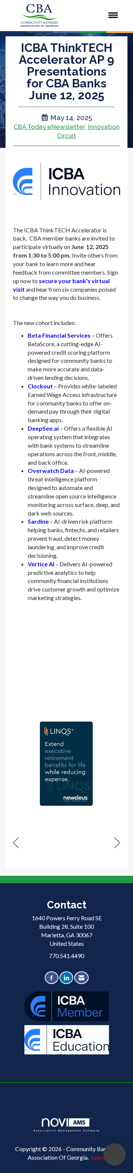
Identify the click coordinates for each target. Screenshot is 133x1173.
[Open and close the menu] (99, 15)
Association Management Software (66, 1130)
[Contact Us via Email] (81, 977)
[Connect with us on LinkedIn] (66, 977)
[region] (117, 842)
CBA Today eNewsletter (49, 126)
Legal (98, 1157)
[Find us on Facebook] (51, 977)
